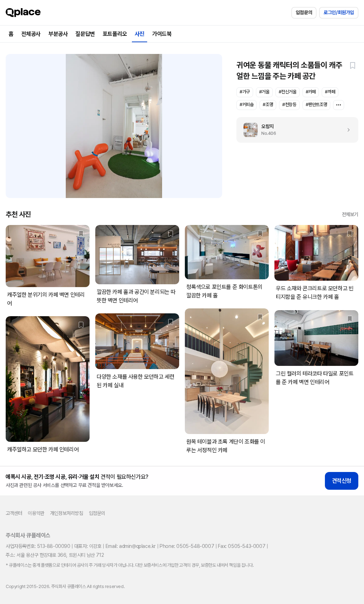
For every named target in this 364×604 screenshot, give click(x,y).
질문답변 (85, 34)
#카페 (311, 91)
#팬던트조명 (316, 104)
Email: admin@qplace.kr (131, 546)
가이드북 (161, 34)
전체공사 (31, 34)
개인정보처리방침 (66, 513)
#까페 (330, 91)
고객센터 (14, 513)
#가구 (245, 91)
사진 (139, 34)
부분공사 (58, 34)
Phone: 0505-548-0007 (187, 546)
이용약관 (36, 513)
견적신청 (341, 480)
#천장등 (289, 104)
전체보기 (350, 214)
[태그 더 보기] (338, 105)
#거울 (264, 91)
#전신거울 (287, 91)
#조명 (268, 104)
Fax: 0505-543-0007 (241, 546)
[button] (352, 65)
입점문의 (304, 12)
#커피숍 (246, 104)
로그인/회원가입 (338, 12)
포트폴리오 (115, 34)
